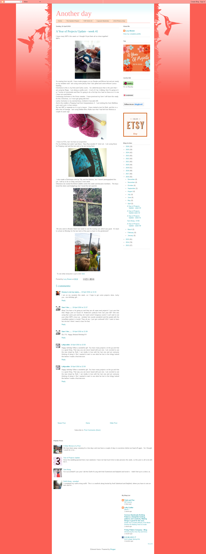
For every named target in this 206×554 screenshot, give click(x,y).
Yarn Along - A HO (133, 221)
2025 (128, 149)
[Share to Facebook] (91, 279)
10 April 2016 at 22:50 (78, 345)
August (130, 191)
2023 (128, 156)
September (132, 188)
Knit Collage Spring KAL (132, 539)
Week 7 (126, 509)
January (131, 235)
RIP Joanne (128, 502)
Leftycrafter (66, 345)
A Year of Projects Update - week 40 (134, 225)
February (131, 232)
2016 (128, 177)
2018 (128, 171)
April (129, 203)
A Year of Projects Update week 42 (133, 212)
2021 (128, 161)
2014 (128, 242)
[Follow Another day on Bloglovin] (133, 105)
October (131, 185)
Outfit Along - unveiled (71, 481)
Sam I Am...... (67, 307)
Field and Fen (129, 500)
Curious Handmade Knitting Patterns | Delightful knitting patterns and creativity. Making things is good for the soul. (135, 518)
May (129, 200)
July (129, 194)
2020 (128, 165)
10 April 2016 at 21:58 (80, 331)
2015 (128, 239)
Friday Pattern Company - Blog (135, 530)
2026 (128, 146)
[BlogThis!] (86, 279)
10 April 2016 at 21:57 (80, 307)
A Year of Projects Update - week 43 (134, 207)
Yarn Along (67, 469)
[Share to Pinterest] (93, 279)
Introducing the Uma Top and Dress (135, 532)
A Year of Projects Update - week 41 (134, 217)
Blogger (112, 549)
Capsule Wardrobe (103, 21)
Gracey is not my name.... (71, 292)
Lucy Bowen (130, 31)
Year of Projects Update (71, 458)
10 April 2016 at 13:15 (88, 292)
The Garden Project (72, 21)
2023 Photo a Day (119, 21)
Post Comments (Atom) (92, 430)
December (131, 179)
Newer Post (62, 423)
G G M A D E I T (130, 537)
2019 (128, 168)
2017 (128, 174)
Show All (150, 543)
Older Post (113, 423)
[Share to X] (89, 279)
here (83, 274)
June (129, 197)
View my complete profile (132, 34)
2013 (128, 245)
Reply (64, 300)
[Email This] (84, 279)
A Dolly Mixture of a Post (72, 446)
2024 (128, 152)
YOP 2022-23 (87, 21)
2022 (128, 159)
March (130, 229)
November (131, 182)
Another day (74, 13)
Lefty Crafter (128, 507)
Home (60, 21)
